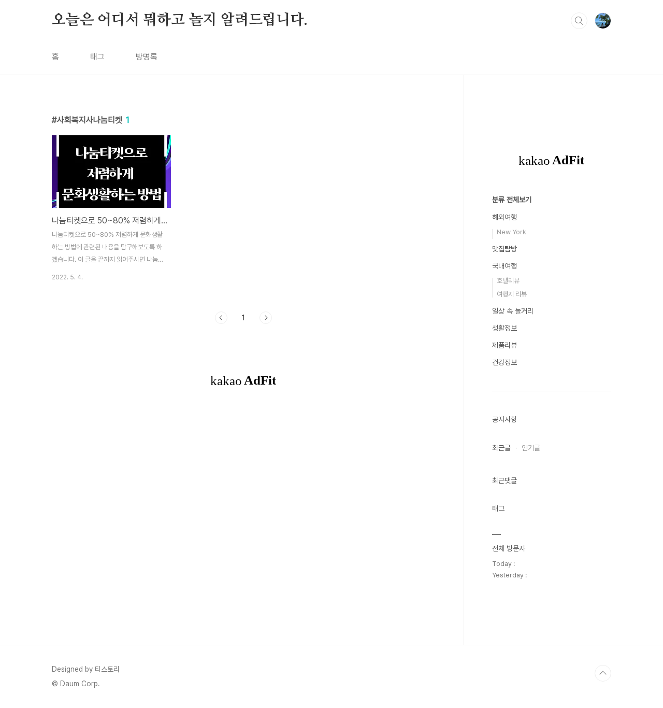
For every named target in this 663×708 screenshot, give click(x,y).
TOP (603, 673)
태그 (97, 57)
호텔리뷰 (508, 281)
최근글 (501, 448)
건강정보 (504, 362)
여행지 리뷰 (512, 294)
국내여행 (504, 266)
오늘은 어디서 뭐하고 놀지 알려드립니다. (180, 20)
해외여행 (504, 217)
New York (511, 232)
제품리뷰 (504, 345)
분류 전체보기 (511, 199)
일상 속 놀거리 (513, 311)
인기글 (531, 448)
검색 (579, 21)
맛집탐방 (504, 249)
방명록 (146, 57)
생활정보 (504, 328)
